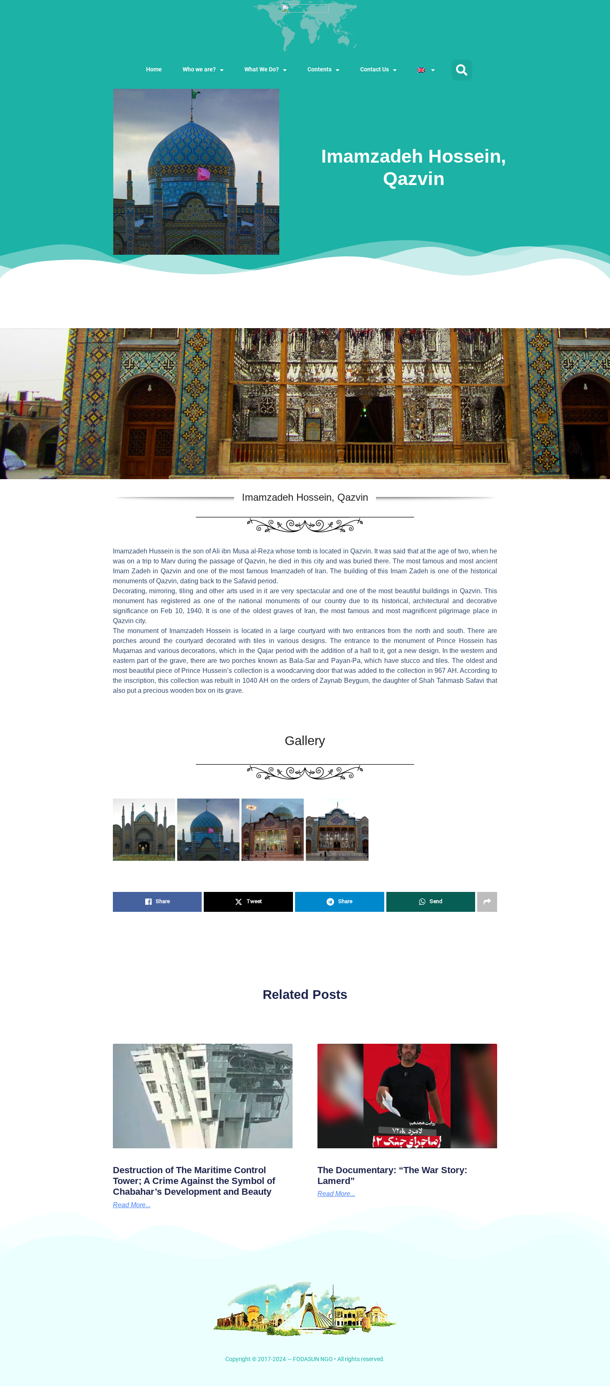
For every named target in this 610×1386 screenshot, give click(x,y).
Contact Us (374, 70)
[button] (461, 70)
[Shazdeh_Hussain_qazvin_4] (272, 829)
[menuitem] (426, 70)
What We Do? (261, 70)
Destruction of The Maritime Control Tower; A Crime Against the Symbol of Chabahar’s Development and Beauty (194, 1181)
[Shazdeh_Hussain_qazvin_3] (208, 829)
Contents (319, 70)
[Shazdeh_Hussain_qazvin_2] (144, 829)
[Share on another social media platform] (487, 902)
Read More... (336, 1194)
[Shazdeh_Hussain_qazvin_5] (337, 829)
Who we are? (199, 70)
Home (154, 70)
